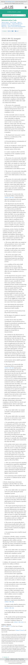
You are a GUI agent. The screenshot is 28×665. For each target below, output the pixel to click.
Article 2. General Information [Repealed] (16, 26)
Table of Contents (5, 22)
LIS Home (7, 659)
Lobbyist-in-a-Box (14, 659)
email (17, 31)
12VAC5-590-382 (9, 197)
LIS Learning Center (10, 1)
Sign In (20, 663)
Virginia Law (14, 12)
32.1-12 (4, 626)
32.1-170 (10, 626)
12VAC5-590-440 (9, 602)
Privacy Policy (21, 659)
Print (10, 31)
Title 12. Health (13, 22)
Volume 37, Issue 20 (20, 630)
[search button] (24, 15)
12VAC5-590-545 (18, 622)
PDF (13, 31)
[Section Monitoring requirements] (2, 31)
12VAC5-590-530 (9, 608)
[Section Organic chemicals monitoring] (7, 31)
